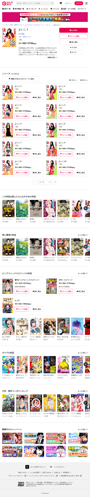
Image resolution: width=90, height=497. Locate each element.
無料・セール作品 (69, 9)
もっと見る (82, 235)
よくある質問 (34, 472)
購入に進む (73, 30)
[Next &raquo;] (55, 182)
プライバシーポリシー (17, 476)
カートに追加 (74, 36)
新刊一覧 (7, 9)
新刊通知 (74, 47)
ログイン (68, 3)
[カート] (60, 3)
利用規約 (66, 472)
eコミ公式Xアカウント (36, 467)
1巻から (74, 80)
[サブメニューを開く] (86, 3)
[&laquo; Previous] (34, 182)
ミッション (44, 9)
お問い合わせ (46, 472)
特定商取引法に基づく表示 (71, 476)
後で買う (74, 52)
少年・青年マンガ (24, 37)
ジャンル (56, 9)
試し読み (75, 42)
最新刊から (84, 80)
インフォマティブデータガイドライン (42, 476)
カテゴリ (81, 9)
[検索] (52, 3)
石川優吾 (21, 34)
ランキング (32, 9)
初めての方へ (22, 472)
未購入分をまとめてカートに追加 (22, 79)
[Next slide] (85, 208)
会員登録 (79, 3)
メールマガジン (59, 467)
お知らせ (57, 472)
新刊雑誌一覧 (19, 9)
